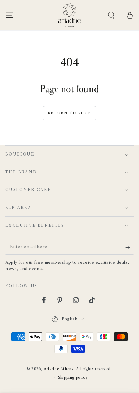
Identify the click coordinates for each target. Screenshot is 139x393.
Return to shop (69, 113)
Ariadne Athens (58, 369)
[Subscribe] (129, 247)
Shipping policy (73, 378)
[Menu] (9, 15)
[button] (111, 15)
